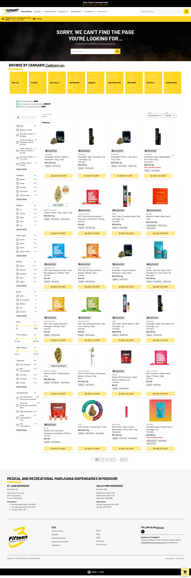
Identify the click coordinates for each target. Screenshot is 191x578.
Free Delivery (89, 11)
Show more (21, 169)
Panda (114, 375)
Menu (150, 113)
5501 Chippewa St (14, 495)
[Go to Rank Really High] (95, 572)
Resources (101, 11)
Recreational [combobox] (154, 115)
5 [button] (113, 460)
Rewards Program (50, 11)
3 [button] (105, 460)
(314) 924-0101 (101, 489)
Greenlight (48, 154)
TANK (114, 214)
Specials (37, 11)
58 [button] (122, 460)
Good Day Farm (83, 214)
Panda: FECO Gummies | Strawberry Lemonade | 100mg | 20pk (57, 433)
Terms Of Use (180, 558)
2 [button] (100, 460)
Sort (166, 113)
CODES (148, 268)
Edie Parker (116, 424)
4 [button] (109, 460)
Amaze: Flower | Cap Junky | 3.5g (58, 213)
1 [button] (96, 460)
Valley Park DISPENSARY (109, 486)
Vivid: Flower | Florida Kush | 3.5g (92, 427)
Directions (100, 541)
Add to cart (59, 176)
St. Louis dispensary (18, 486)
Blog (98, 534)
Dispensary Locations (60, 541)
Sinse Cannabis (83, 371)
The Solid (149, 424)
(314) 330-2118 (12, 489)
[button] (22, 19)
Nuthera (149, 214)
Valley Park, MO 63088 (104, 498)
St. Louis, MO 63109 (14, 498)
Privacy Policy (169, 558)
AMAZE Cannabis (50, 210)
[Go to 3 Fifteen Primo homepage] (10, 11)
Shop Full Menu (26, 11)
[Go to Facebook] (143, 531)
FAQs (98, 537)
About (98, 530)
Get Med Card (101, 545)
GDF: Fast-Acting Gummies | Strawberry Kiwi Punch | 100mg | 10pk (91, 219)
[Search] (186, 11)
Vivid (79, 424)
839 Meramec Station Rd (105, 495)
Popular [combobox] (168, 115)
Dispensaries (75, 11)
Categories (62, 11)
